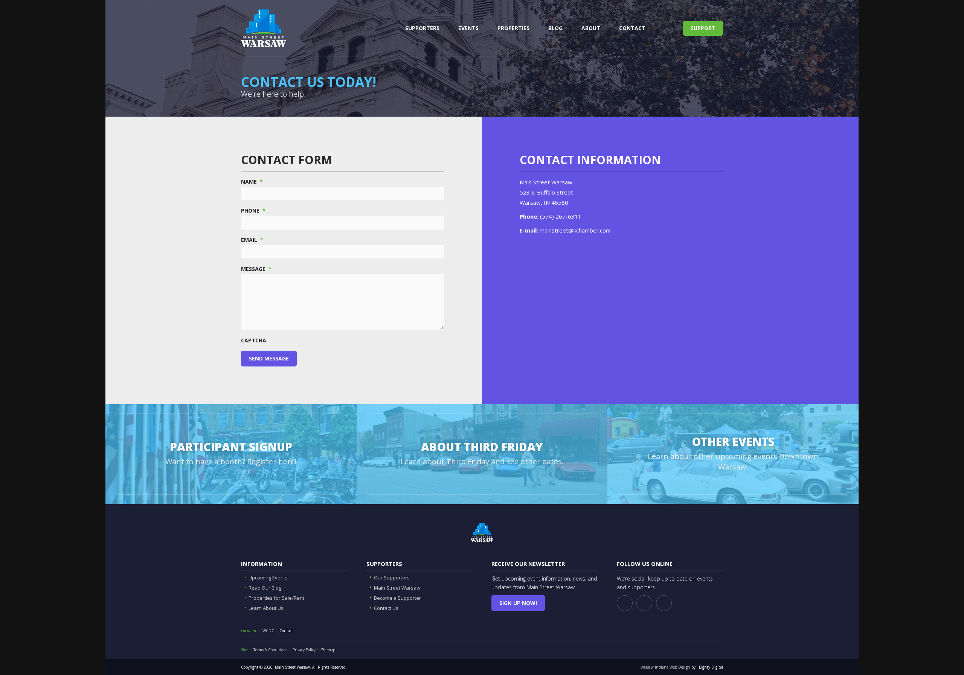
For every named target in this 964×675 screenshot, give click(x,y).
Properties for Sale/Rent (276, 598)
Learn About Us (266, 608)
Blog (555, 28)
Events (468, 28)
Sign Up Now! (518, 603)
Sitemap (328, 649)
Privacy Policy (304, 649)
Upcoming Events (268, 578)
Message (256, 269)
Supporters (422, 28)
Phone (253, 210)
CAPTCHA (253, 340)
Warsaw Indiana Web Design (665, 667)
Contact (632, 28)
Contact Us (386, 608)
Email (252, 240)
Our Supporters (392, 578)
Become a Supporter (397, 598)
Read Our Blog (265, 588)
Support (703, 28)
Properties (513, 28)
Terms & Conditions (270, 649)
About (590, 28)
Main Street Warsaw (263, 28)
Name (252, 181)
